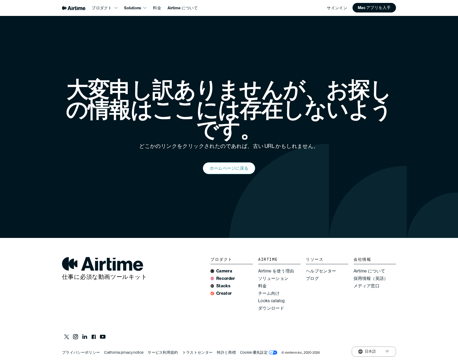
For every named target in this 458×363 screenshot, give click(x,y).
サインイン (337, 8)
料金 (157, 8)
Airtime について (183, 8)
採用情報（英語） (371, 278)
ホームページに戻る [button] (229, 168)
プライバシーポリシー (81, 352)
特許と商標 (226, 352)
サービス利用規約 (163, 352)
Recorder (225, 278)
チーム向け (269, 293)
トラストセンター (197, 352)
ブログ (312, 278)
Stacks (223, 285)
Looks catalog (271, 300)
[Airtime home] (73, 8)
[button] (374, 7)
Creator (224, 293)
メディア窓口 (367, 285)
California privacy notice (123, 352)
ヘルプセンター (321, 271)
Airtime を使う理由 (276, 271)
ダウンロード (271, 308)
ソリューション (273, 278)
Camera (224, 271)
